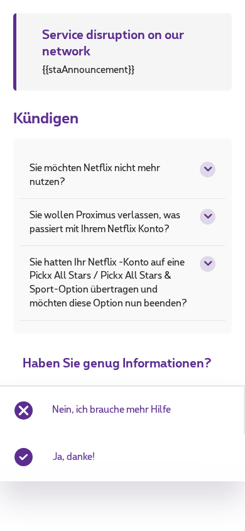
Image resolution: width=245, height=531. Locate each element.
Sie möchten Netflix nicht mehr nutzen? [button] (95, 175)
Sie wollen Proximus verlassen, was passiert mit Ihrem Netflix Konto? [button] (105, 222)
